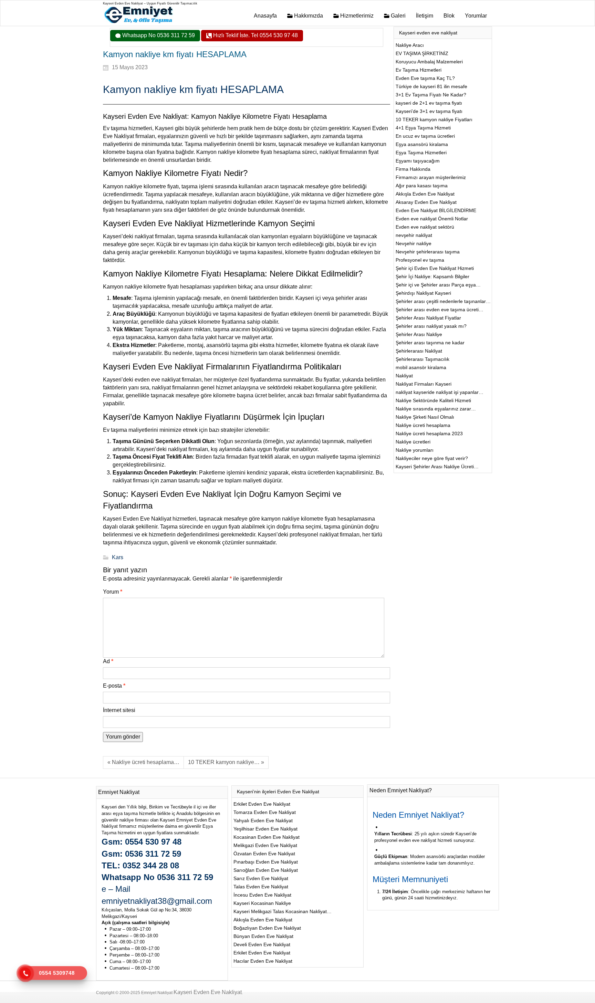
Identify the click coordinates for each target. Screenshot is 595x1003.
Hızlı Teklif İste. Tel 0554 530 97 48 (255, 35)
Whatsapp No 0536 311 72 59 (158, 35)
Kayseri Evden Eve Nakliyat (208, 992)
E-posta (114, 686)
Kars (117, 557)
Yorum (112, 592)
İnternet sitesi (119, 710)
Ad (108, 661)
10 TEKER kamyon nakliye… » (226, 762)
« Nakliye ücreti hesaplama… (143, 762)
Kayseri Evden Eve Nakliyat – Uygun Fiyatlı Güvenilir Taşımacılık (150, 3)
